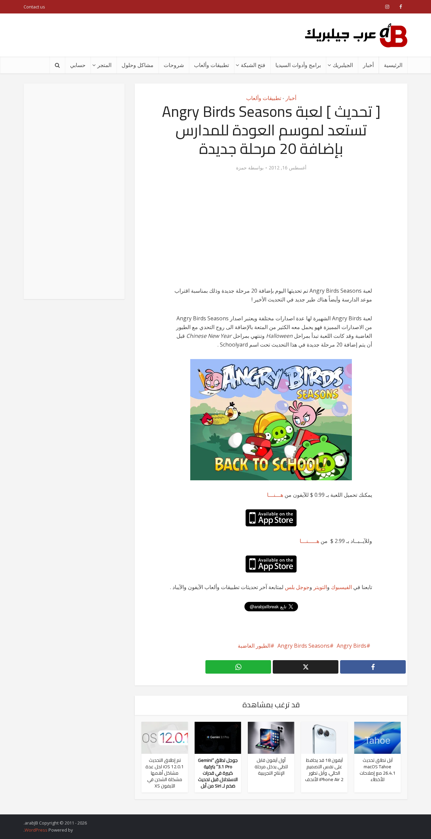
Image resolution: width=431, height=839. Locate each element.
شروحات (174, 65)
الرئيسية (393, 65)
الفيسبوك (341, 587)
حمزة (241, 168)
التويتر (320, 587)
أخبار (368, 65)
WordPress (36, 830)
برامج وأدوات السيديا (298, 65)
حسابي (78, 65)
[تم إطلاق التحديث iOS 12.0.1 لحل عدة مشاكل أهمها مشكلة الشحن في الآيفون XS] (164, 737)
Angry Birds (351, 645)
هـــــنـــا (309, 541)
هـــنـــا (275, 494)
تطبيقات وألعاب (211, 65)
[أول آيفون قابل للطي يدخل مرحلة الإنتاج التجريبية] (271, 737)
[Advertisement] (146, 35)
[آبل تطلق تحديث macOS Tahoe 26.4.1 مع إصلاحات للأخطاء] (377, 737)
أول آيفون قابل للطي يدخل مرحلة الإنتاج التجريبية (271, 766)
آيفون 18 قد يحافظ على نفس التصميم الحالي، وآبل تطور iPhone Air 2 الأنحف (324, 770)
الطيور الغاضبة (254, 645)
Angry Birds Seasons (303, 645)
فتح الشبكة (253, 65)
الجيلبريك (343, 65)
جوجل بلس (297, 587)
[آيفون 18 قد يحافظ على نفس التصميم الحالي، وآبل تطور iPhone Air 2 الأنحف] (324, 737)
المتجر (104, 65)
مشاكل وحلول (138, 65)
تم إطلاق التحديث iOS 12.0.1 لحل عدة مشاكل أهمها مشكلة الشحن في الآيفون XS (164, 773)
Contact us (34, 7)
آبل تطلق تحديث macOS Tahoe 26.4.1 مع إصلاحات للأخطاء (378, 770)
